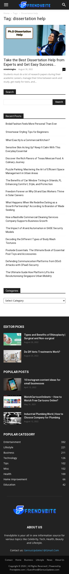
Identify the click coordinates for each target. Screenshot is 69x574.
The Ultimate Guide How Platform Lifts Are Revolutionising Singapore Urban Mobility (30, 274)
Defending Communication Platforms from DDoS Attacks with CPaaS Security (33, 263)
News (49, 559)
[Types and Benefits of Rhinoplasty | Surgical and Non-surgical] (12, 339)
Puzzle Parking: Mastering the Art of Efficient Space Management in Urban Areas (35, 171)
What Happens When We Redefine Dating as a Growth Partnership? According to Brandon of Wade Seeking (35, 206)
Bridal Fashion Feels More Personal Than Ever (31, 123)
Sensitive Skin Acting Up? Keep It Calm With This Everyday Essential (33, 149)
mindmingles (10, 69)
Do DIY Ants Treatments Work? (42, 351)
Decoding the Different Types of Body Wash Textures (31, 241)
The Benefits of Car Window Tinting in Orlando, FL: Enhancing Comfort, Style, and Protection (34, 182)
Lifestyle (40, 559)
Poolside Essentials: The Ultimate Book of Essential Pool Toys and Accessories (35, 252)
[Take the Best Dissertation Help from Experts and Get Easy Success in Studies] (34, 40)
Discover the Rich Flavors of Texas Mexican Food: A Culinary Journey (35, 160)
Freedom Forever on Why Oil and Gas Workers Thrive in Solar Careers (35, 193)
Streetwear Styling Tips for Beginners (27, 132)
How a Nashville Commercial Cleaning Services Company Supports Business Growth (32, 219)
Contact (9, 559)
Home (7, 13)
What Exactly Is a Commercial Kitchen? (28, 140)
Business (28, 559)
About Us (59, 559)
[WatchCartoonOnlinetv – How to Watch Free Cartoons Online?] (12, 401)
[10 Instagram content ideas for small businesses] (12, 384)
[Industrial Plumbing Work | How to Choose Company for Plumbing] (12, 418)
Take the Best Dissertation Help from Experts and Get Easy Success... (34, 62)
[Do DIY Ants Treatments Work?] (12, 356)
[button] (6, 5)
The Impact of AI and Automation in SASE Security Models (34, 230)
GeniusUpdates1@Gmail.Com (41, 550)
